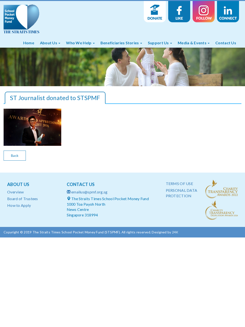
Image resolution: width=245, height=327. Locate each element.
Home (28, 42)
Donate (155, 12)
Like (179, 12)
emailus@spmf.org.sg (89, 192)
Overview (15, 192)
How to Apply (19, 205)
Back (14, 155)
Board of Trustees (22, 198)
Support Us (159, 42)
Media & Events (192, 42)
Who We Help (79, 42)
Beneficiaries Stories (120, 42)
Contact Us (225, 42)
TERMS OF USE (179, 183)
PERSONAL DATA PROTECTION (181, 193)
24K (175, 232)
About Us (49, 42)
